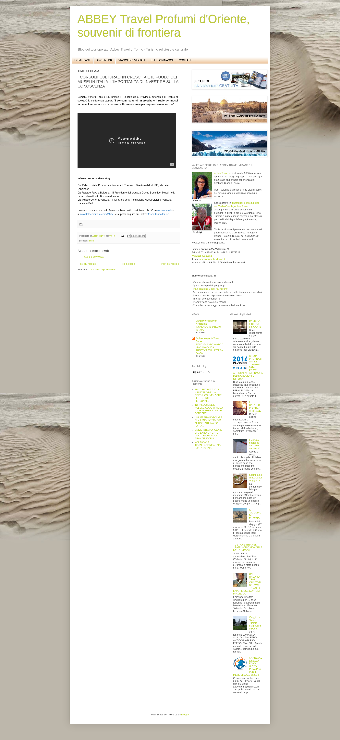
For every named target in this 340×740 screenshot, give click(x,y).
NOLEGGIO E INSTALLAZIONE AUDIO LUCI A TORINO (208, 445)
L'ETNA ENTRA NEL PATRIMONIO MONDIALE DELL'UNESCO (247, 547)
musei (91, 241)
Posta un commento (93, 257)
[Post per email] (122, 236)
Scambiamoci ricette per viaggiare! (255, 478)
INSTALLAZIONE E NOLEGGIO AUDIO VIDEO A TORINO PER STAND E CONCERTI (209, 409)
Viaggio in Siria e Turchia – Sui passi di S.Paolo (255, 623)
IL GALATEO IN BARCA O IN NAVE (255, 406)
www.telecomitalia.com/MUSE (97, 214)
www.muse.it (164, 210)
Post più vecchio (170, 264)
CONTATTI (185, 60)
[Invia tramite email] (81, 224)
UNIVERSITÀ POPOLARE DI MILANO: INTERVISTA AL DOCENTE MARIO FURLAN (208, 421)
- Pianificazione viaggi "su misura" (210, 289)
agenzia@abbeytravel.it (212, 259)
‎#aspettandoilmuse (158, 214)
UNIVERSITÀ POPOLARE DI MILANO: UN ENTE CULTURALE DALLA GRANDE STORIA (208, 434)
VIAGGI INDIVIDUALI (131, 60)
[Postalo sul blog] (132, 236)
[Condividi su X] (136, 236)
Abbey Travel (241, 206)
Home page (128, 264)
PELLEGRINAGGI (162, 60)
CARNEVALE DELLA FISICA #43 (255, 324)
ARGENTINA (105, 60)
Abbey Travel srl (222, 173)
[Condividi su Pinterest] (144, 236)
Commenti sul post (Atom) (101, 269)
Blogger (185, 714)
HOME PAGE (82, 60)
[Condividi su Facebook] (140, 236)
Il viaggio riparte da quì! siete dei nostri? (254, 444)
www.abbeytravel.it (202, 255)
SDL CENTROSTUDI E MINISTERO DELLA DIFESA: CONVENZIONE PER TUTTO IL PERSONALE (208, 395)
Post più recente (87, 264)
